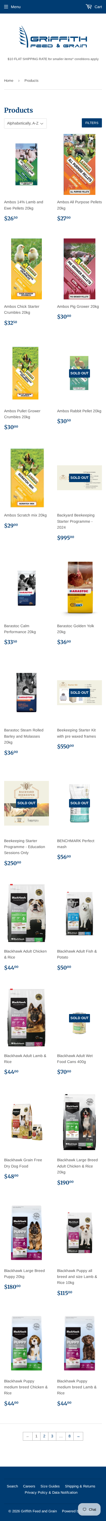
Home (8, 80)
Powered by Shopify (77, 1511)
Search (12, 1486)
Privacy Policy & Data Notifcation (51, 1492)
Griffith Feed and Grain (39, 1511)
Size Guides (50, 1486)
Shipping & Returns (80, 1486)
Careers (29, 1486)
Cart (97, 7)
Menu (16, 7)
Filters (91, 123)
